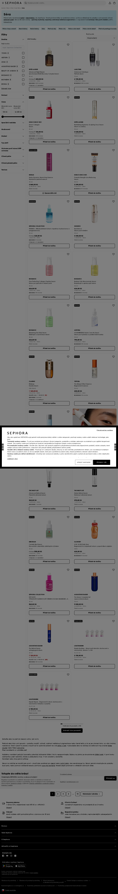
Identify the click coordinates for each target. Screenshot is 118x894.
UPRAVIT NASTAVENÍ (83, 462)
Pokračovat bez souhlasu (105, 430)
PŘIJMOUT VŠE (102, 462)
